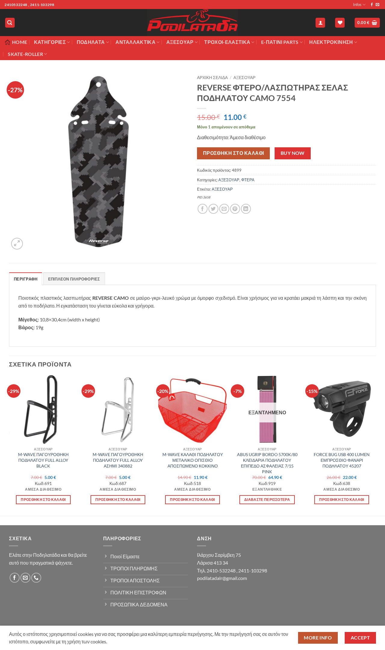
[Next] (375, 445)
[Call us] (36, 578)
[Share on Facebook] (203, 209)
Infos (357, 4)
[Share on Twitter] (213, 209)
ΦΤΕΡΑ (247, 179)
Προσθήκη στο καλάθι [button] (43, 499)
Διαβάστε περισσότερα (267, 499)
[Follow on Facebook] (372, 5)
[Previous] (9, 445)
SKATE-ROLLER (25, 54)
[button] (10, 23)
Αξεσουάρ (180, 42)
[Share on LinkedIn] (246, 209)
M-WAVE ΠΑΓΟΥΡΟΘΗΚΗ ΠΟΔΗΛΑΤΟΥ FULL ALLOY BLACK (43, 460)
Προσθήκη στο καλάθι (233, 153)
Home (19, 42)
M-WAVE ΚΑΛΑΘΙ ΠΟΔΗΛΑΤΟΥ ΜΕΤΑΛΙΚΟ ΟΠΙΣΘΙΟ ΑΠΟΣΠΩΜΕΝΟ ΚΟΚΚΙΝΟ (192, 460)
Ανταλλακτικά (136, 42)
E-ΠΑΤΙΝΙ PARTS (279, 42)
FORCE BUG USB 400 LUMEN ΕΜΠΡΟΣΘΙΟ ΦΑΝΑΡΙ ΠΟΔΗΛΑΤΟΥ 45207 (342, 460)
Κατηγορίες (50, 42)
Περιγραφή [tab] (25, 279)
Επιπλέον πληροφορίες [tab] (74, 279)
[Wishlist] (340, 23)
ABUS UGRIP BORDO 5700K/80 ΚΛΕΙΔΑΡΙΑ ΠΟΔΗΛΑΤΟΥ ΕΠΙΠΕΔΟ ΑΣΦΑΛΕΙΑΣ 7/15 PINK (267, 463)
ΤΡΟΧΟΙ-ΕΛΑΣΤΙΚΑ (227, 42)
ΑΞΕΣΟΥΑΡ (244, 77)
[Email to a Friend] (224, 209)
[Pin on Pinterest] (235, 209)
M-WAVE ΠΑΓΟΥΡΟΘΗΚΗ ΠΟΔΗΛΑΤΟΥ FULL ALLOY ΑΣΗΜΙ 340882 (118, 460)
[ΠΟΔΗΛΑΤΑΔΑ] (192, 22)
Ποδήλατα (91, 42)
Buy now (293, 153)
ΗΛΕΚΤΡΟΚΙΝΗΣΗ (331, 42)
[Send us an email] (377, 5)
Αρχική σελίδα (212, 77)
